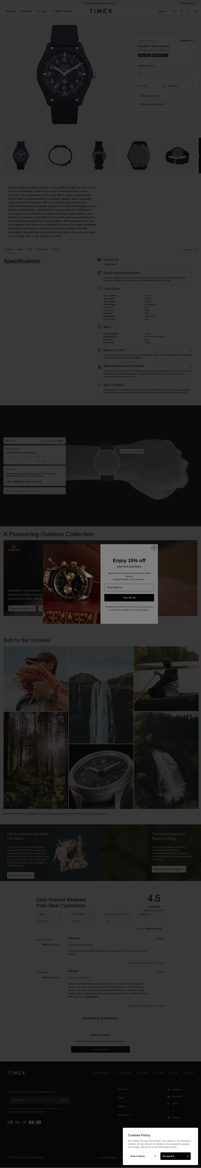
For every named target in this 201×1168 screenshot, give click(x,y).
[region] (160, 1146)
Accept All (168, 1156)
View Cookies (137, 1156)
